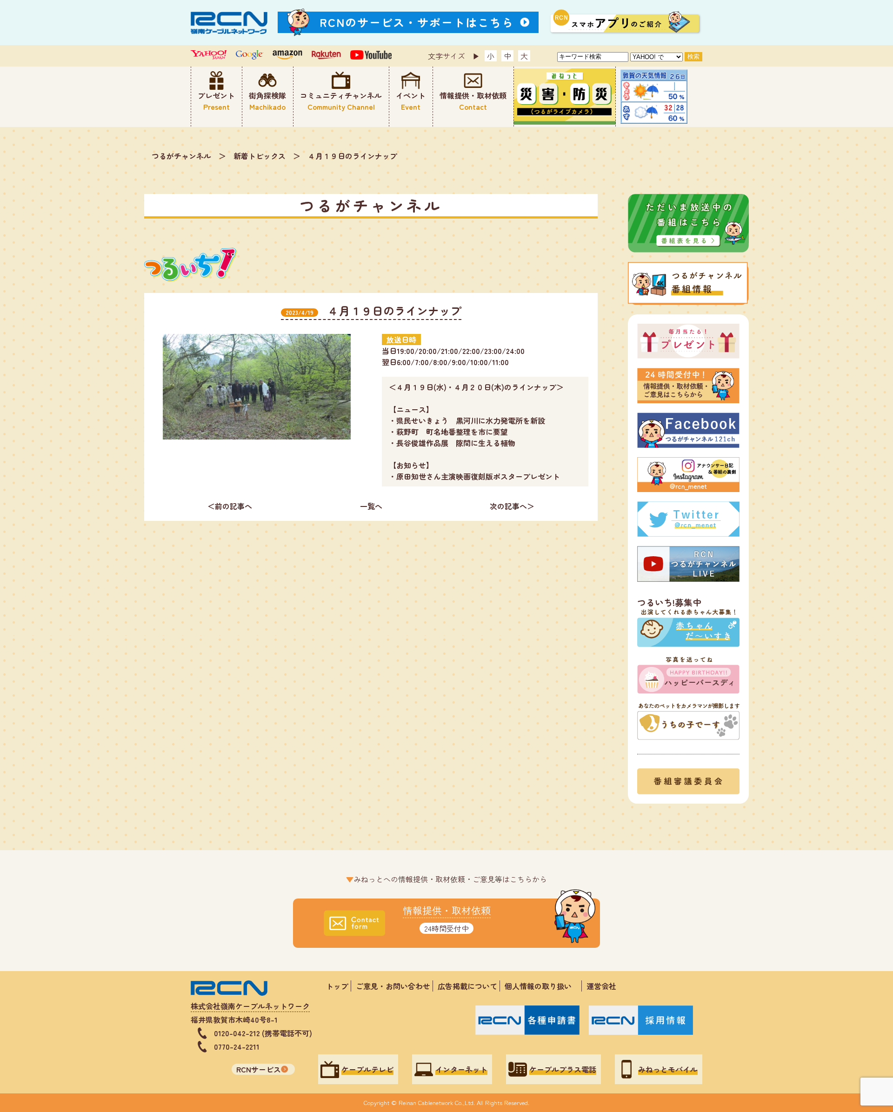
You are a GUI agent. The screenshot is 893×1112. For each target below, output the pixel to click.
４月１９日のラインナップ (352, 155)
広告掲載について (467, 986)
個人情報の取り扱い (542, 986)
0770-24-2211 (237, 1046)
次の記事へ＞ (512, 506)
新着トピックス (259, 155)
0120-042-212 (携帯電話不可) (263, 1033)
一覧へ (371, 506)
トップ (337, 986)
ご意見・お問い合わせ (393, 986)
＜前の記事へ (229, 506)
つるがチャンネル (181, 155)
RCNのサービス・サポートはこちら (417, 22)
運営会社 (601, 986)
